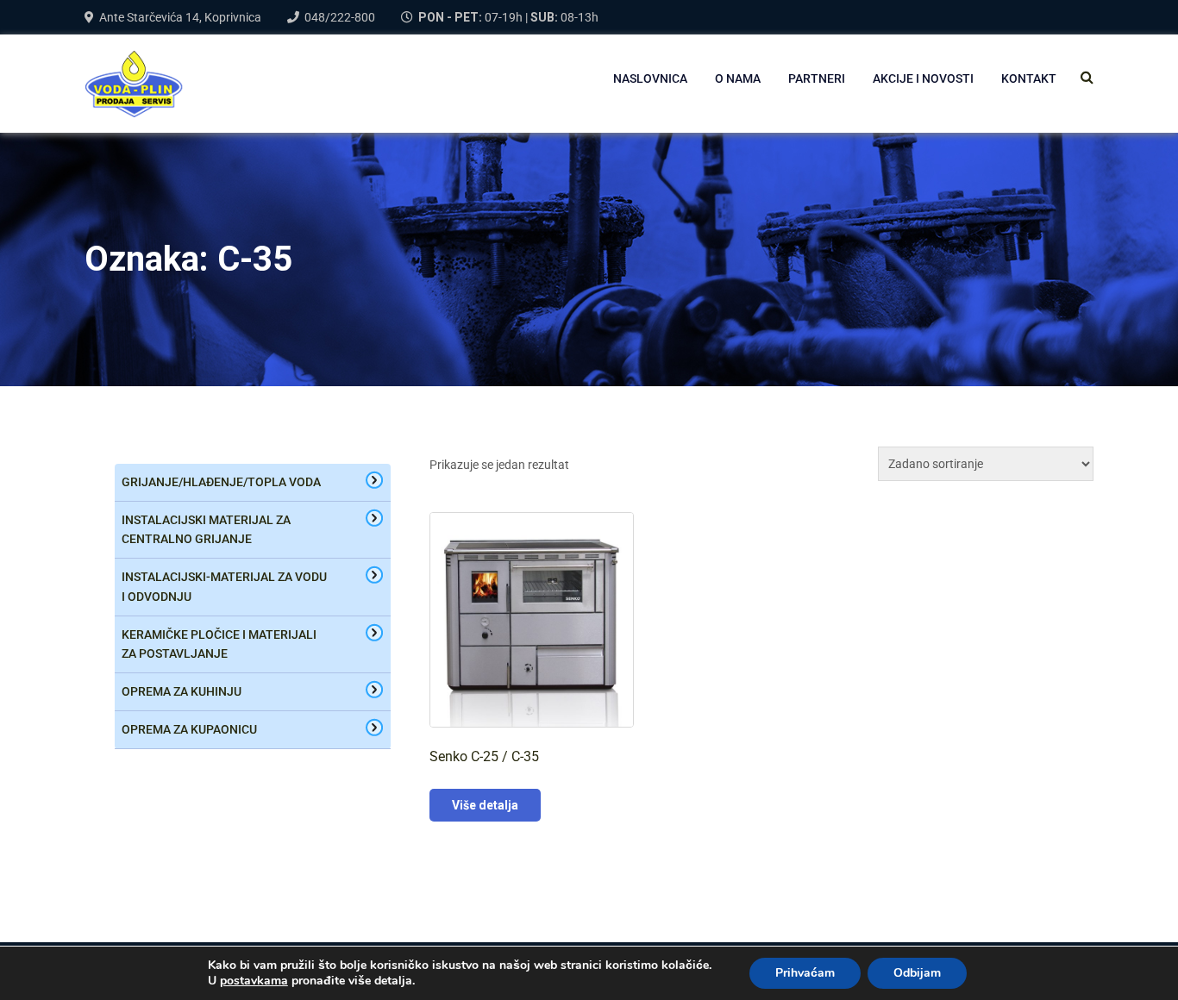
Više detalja (485, 805)
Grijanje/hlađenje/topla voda (221, 482)
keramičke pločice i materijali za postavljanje (219, 644)
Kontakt (1028, 78)
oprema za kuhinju (181, 691)
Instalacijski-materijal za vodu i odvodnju (224, 586)
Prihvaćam (805, 973)
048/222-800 (339, 17)
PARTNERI (816, 78)
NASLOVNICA (650, 78)
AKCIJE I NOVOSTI (923, 78)
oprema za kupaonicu (189, 729)
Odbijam (917, 973)
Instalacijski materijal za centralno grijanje (206, 530)
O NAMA (738, 78)
